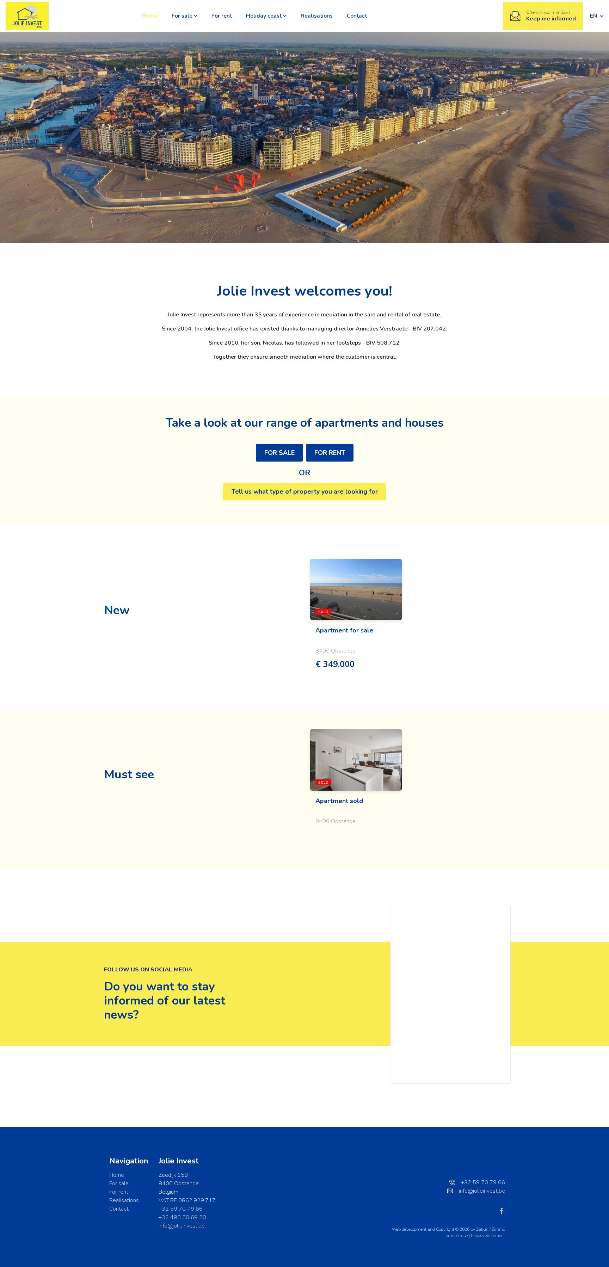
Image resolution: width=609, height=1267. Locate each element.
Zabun (482, 1229)
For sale (182, 16)
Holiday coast (264, 16)
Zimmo (498, 1229)
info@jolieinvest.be (182, 1226)
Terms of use (456, 1235)
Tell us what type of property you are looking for (305, 491)
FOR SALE (279, 453)
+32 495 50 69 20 (182, 1217)
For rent (221, 16)
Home (150, 16)
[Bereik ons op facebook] (501, 1211)
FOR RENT (329, 453)
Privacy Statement (488, 1235)
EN (594, 16)
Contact (357, 16)
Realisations (317, 16)
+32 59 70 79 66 (181, 1209)
